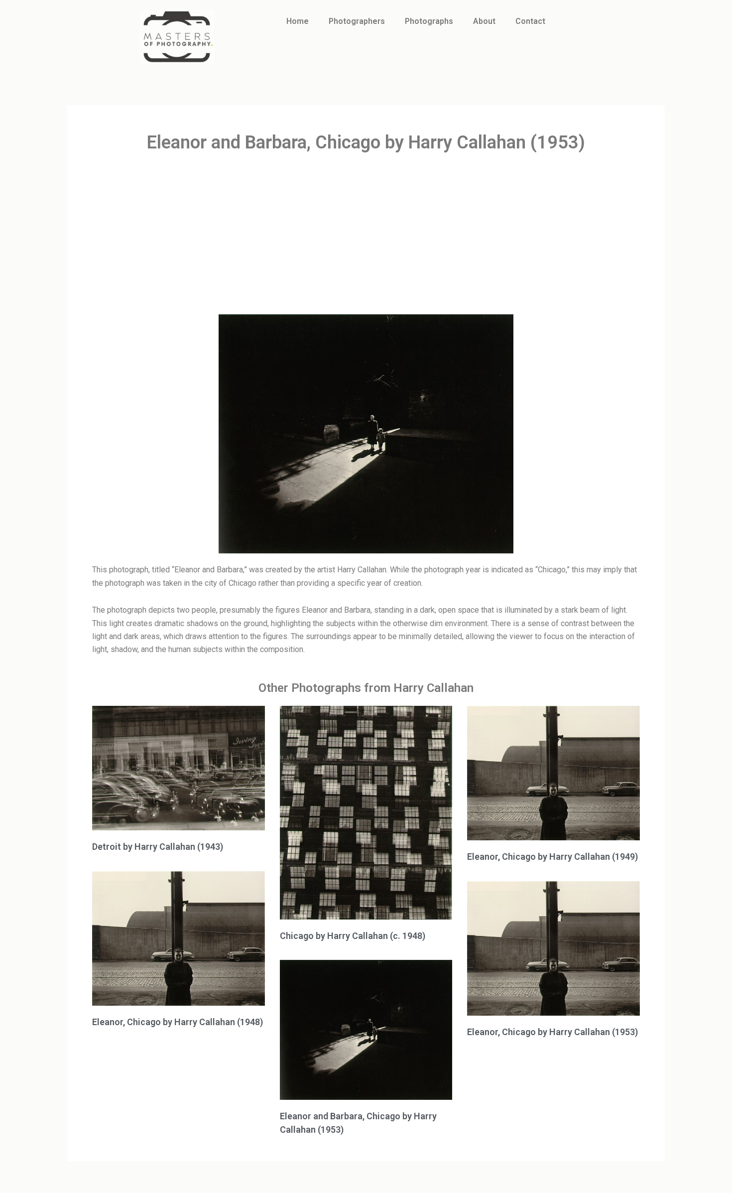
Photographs (429, 21)
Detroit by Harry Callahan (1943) (157, 846)
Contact (530, 21)
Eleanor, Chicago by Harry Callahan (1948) (177, 1022)
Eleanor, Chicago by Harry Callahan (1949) (552, 856)
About (484, 21)
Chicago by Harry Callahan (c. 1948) (352, 935)
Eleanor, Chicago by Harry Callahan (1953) (552, 1032)
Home (297, 21)
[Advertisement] (366, 234)
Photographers (357, 21)
